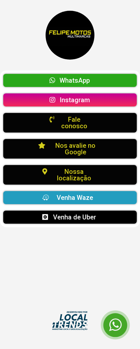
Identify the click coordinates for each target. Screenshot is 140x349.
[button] (70, 80)
